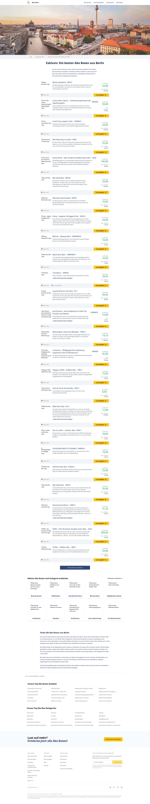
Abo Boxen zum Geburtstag (83, 722)
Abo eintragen (32, 759)
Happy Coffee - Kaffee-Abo (64, 370)
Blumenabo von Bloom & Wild (84, 688)
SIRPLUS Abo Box (56, 701)
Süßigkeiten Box (104, 719)
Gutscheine (110, 2)
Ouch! (60, 794)
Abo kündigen (48, 759)
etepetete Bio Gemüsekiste (59, 695)
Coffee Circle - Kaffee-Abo (58, 691)
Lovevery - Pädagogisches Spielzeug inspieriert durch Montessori (68, 351)
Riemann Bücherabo (61, 198)
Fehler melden (48, 756)
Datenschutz (64, 756)
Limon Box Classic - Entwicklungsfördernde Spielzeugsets (71, 101)
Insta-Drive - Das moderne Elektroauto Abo (71, 158)
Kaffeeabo (30, 719)
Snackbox (54, 719)
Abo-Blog (119, 2)
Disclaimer (63, 762)
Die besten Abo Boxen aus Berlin (36, 725)
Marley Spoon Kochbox (82, 698)
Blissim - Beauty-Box (61, 236)
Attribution (63, 765)
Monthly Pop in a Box (61, 139)
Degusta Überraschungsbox (107, 691)
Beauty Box (30, 716)
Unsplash (41, 676)
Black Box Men (59, 254)
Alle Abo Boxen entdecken (75, 568)
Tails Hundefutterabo (81, 701)
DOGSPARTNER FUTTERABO (64, 448)
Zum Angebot (100, 95)
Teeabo (101, 713)
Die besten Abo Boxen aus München (109, 725)
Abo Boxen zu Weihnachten (107, 722)
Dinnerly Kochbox (60, 505)
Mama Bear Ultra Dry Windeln (65, 332)
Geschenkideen (99, 2)
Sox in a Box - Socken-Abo (63, 430)
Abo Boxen (87, 2)
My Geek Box (58, 178)
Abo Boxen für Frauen (57, 722)
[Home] (31, 57)
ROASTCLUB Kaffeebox (105, 698)
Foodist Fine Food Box (105, 695)
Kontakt (46, 765)
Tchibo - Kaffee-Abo (61, 547)
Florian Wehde (33, 676)
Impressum (63, 759)
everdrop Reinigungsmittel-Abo (84, 695)
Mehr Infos (46, 95)
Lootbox (53, 716)
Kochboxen (30, 713)
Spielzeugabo (79, 719)
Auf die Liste (117, 762)
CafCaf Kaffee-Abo (33, 691)
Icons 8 (55, 794)
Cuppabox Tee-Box (80, 691)
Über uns (30, 780)
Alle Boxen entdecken (115, 578)
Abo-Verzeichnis (32, 756)
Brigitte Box (102, 688)
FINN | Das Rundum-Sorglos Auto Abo (69, 529)
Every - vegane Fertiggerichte (65, 216)
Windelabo (102, 716)
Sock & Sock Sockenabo (62, 388)
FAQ (45, 762)
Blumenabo (78, 716)
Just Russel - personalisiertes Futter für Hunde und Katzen (69, 312)
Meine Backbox (59, 82)
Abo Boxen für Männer (33, 722)
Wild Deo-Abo (58, 406)
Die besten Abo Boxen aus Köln (84, 725)
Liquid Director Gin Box (62, 291)
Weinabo (53, 713)
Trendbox (56, 273)
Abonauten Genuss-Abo (35, 688)
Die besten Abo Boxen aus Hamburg (61, 725)
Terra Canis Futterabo (105, 701)
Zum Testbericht (57, 285)
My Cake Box (58, 485)
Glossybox (31, 698)
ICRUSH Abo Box (59, 466)
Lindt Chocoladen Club (62, 121)
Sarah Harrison (32, 701)
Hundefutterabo (80, 713)
